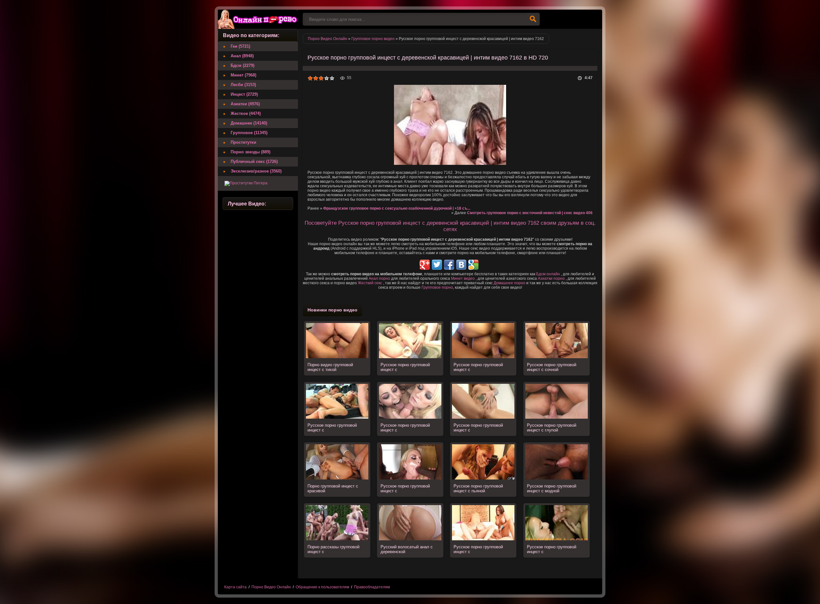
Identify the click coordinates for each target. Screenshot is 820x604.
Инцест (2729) (244, 94)
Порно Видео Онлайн (271, 587)
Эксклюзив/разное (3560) (256, 171)
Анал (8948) (242, 55)
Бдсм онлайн (548, 274)
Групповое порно (437, 287)
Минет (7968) (243, 75)
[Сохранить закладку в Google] (473, 265)
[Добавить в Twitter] (437, 265)
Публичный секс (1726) (254, 161)
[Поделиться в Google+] (425, 265)
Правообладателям (372, 587)
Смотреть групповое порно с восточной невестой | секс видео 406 (530, 213)
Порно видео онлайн (258, 19)
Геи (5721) (240, 46)
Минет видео (463, 278)
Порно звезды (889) (250, 151)
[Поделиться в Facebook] (449, 265)
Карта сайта (235, 587)
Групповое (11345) (249, 132)
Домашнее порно (509, 283)
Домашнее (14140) (249, 123)
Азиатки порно (551, 278)
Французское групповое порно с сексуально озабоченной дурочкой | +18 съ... (396, 208)
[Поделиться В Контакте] (461, 265)
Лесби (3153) (243, 84)
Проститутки (243, 142)
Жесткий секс (370, 283)
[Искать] (533, 19)
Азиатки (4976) (245, 103)
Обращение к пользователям (322, 587)
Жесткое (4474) (246, 113)
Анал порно (379, 278)
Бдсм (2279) (242, 65)
